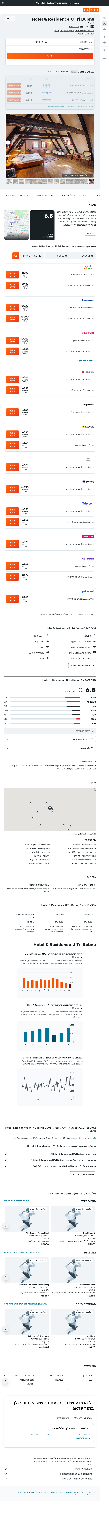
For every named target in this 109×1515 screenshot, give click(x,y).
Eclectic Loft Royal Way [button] (38, 1336)
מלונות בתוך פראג (83, 1438)
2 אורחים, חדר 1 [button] (85, 49)
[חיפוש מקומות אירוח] (104, 23)
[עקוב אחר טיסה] (104, 42)
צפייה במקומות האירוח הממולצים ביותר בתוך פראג (25, 1304)
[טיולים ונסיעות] (104, 50)
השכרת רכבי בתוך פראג (40, 1434)
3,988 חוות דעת (76, 26)
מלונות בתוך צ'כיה (57, 1492)
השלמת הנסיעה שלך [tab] (83, 1418)
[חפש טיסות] (104, 18)
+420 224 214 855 (85, 33)
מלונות (81, 1492)
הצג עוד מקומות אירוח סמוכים (16, 1201)
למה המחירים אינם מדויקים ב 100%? (76, 1478)
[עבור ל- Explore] (104, 37)
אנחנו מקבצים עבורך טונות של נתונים (76, 1474)
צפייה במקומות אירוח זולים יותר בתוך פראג (22, 1252)
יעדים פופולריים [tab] (63, 1418)
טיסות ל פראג (84, 1434)
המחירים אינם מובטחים (42, 1461)
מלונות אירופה (71, 1492)
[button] (3, 3)
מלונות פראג (22, 1492)
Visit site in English (44, 3)
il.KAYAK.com (91, 1492)
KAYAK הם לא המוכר (84, 1469)
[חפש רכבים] (104, 29)
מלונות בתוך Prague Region (38, 1492)
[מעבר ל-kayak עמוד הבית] (91, 10)
